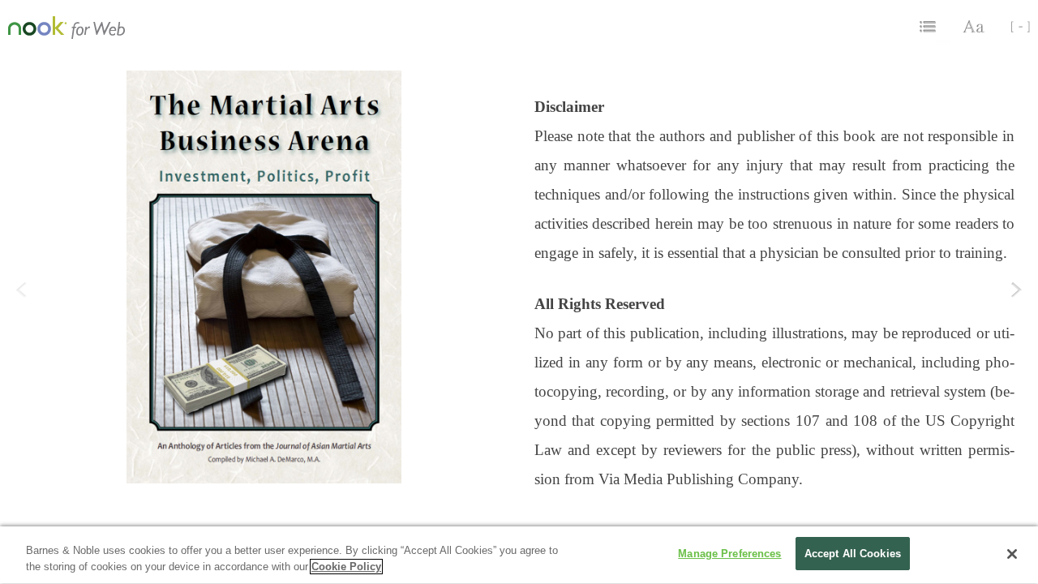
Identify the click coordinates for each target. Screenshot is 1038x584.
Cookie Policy (346, 566)
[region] (519, 555)
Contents (929, 26)
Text (974, 26)
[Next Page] (1016, 302)
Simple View (1014, 26)
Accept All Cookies (852, 554)
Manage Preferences (729, 554)
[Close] (1012, 554)
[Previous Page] (21, 302)
